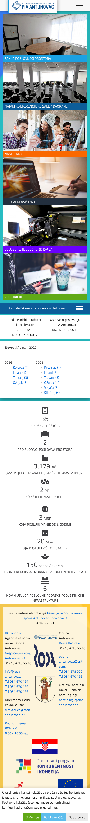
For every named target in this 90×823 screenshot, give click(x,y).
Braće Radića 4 (69, 643)
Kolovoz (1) (20, 367)
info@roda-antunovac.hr (14, 674)
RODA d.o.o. (13, 633)
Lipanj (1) (19, 372)
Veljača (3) (51, 387)
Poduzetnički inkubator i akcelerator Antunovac (37, 308)
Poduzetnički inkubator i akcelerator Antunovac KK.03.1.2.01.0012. (25, 327)
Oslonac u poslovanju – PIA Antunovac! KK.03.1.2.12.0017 (65, 324)
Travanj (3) (20, 377)
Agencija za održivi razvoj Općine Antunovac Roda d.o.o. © (52, 615)
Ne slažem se (77, 817)
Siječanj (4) (52, 392)
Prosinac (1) (52, 367)
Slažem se (32, 817)
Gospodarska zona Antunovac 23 (18, 656)
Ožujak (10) (52, 382)
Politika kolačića (53, 817)
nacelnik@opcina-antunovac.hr (72, 702)
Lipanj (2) (50, 372)
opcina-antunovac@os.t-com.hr (71, 661)
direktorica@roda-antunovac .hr (18, 712)
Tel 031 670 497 (16, 681)
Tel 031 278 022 (70, 671)
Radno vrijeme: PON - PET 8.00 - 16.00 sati (17, 728)
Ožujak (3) (20, 382)
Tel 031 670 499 (16, 686)
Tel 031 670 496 (16, 691)
